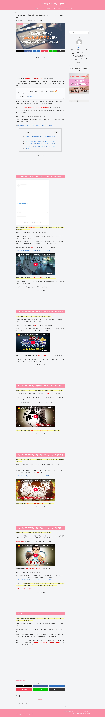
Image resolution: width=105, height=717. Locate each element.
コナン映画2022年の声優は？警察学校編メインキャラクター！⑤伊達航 (40, 146)
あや (79, 47)
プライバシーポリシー (79, 711)
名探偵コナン (26, 680)
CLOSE (56, 132)
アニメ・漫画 (20, 680)
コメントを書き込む (40, 699)
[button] (61, 51)
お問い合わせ (87, 711)
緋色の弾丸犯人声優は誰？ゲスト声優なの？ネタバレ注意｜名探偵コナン (36, 125)
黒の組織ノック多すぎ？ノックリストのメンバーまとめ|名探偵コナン (35, 250)
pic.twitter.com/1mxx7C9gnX (50, 93)
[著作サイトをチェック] (77, 62)
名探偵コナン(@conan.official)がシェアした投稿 (32, 222)
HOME (66, 711)
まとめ (27, 148)
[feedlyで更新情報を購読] (79, 62)
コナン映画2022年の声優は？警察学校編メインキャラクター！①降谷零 (40, 136)
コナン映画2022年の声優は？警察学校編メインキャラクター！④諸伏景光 (41, 143)
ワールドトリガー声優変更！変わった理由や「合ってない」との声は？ (35, 579)
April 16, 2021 (31, 96)
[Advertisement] (40, 67)
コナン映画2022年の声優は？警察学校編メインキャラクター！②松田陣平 (41, 138)
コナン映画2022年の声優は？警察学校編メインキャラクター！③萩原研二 (41, 141)
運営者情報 (71, 711)
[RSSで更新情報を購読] (81, 62)
